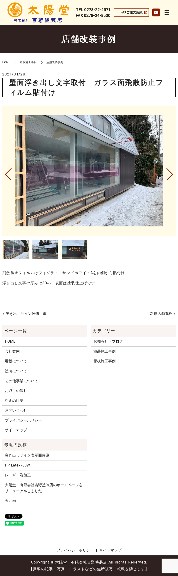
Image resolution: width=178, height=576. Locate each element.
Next (174, 172)
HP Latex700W (17, 465)
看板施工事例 (28, 62)
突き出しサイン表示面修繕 (27, 455)
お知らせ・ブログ (108, 341)
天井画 (10, 500)
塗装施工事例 (104, 351)
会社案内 (12, 351)
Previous (4, 172)
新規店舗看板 (161, 313)
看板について (16, 361)
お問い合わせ (16, 410)
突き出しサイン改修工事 (26, 313)
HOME (6, 62)
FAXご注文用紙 (132, 12)
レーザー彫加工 (18, 475)
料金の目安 (14, 400)
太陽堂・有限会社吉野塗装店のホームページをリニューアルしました (44, 488)
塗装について (16, 371)
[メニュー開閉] (167, 12)
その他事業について (21, 381)
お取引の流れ (16, 390)
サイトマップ (16, 430)
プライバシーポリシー (23, 420)
